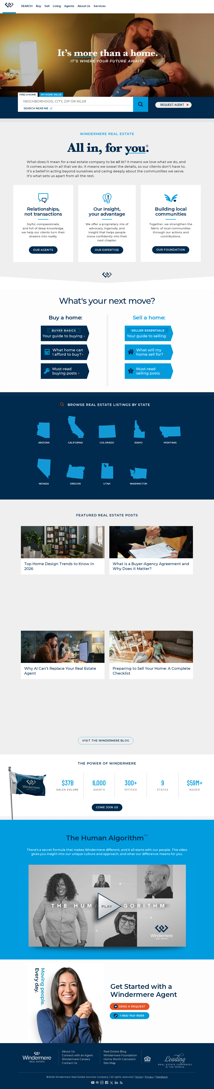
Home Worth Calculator (119, 1059)
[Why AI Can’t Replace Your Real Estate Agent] (62, 646)
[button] (43, 250)
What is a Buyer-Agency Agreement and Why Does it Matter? (151, 566)
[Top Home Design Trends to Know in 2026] (62, 541)
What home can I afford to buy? (67, 352)
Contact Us (69, 1063)
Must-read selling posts (148, 371)
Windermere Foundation (120, 1055)
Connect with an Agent (77, 1055)
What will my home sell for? (149, 352)
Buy (38, 6)
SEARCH (27, 6)
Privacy (149, 1076)
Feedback (162, 1076)
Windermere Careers (76, 1059)
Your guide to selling (147, 336)
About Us (84, 6)
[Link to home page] (9, 6)
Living (57, 6)
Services (100, 6)
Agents (69, 6)
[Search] (140, 104)
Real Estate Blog (114, 1051)
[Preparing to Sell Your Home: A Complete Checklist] (151, 646)
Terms (139, 1076)
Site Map (109, 1063)
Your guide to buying (63, 336)
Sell (46, 6)
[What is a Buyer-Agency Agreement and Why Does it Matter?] (151, 541)
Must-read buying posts (64, 371)
